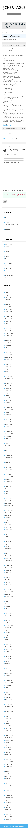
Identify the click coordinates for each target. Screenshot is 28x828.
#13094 (23, 45)
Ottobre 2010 (8, 680)
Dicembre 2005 (9, 817)
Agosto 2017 (8, 484)
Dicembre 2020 (9, 402)
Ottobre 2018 (8, 455)
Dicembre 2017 (9, 474)
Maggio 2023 (8, 345)
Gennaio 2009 (8, 730)
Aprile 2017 (8, 493)
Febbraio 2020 (8, 421)
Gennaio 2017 (8, 500)
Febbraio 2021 (8, 400)
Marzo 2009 (8, 726)
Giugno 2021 (8, 390)
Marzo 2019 (8, 448)
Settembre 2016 (9, 510)
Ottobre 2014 (8, 565)
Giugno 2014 (8, 575)
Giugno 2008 (8, 747)
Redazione (7, 229)
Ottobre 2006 (8, 795)
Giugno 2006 (8, 802)
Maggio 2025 (8, 304)
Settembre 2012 (9, 625)
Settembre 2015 (9, 539)
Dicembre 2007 (9, 761)
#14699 (23, 128)
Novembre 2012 (9, 620)
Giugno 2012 (8, 632)
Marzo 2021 (8, 398)
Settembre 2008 (9, 740)
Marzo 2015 (8, 553)
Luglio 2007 (8, 773)
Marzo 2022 (8, 371)
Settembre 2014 (9, 568)
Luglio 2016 (8, 515)
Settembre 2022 (9, 359)
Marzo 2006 (8, 809)
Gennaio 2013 (8, 615)
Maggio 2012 (8, 635)
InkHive (14, 826)
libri (6, 258)
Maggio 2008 (8, 749)
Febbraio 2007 (8, 785)
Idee (6, 253)
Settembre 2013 (9, 596)
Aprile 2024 (8, 323)
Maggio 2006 (8, 805)
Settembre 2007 (9, 769)
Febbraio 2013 (8, 613)
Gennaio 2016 (8, 529)
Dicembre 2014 (9, 560)
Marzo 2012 (8, 639)
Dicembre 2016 (9, 503)
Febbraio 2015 (8, 556)
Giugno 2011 (8, 661)
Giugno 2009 (8, 718)
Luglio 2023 (8, 342)
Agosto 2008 (8, 742)
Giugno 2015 (8, 546)
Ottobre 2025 (8, 302)
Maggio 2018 (8, 462)
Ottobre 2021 (8, 381)
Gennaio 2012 (8, 644)
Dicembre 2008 (9, 733)
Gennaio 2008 (8, 759)
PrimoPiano (8, 268)
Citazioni (7, 246)
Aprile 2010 (8, 694)
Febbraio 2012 (8, 642)
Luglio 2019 (8, 438)
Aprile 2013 (8, 608)
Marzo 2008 (8, 754)
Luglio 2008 (8, 745)
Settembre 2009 (9, 711)
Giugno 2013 (8, 603)
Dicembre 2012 (9, 618)
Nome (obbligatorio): (9, 157)
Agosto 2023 (8, 340)
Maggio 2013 (8, 606)
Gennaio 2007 (8, 788)
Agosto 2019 (8, 436)
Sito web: (6, 167)
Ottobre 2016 (8, 508)
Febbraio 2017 (8, 498)
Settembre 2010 (9, 682)
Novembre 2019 (9, 429)
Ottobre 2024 (8, 316)
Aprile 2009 (8, 723)
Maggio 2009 (8, 721)
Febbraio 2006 (8, 812)
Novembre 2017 (9, 477)
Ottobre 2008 (8, 738)
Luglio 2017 (8, 486)
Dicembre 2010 (9, 675)
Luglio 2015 (8, 544)
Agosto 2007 (8, 771)
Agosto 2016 (8, 512)
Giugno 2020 (8, 414)
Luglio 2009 (8, 716)
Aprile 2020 (8, 417)
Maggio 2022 (8, 369)
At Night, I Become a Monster (9, 138)
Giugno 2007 (8, 776)
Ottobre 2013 (8, 594)
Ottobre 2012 (8, 623)
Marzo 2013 (8, 611)
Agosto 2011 (8, 656)
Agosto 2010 (8, 685)
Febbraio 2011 (8, 670)
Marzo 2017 (8, 496)
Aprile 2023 (8, 347)
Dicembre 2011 (9, 647)
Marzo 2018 (8, 467)
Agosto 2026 (8, 290)
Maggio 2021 (8, 393)
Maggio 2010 (8, 692)
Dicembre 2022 (9, 354)
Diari (6, 249)
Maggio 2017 (8, 491)
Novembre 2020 (9, 405)
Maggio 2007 (8, 778)
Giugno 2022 (8, 366)
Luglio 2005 (8, 819)
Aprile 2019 (8, 445)
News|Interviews (9, 263)
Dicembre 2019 (9, 426)
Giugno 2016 (8, 517)
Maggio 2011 (8, 663)
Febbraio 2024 (8, 328)
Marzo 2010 (8, 697)
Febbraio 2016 (8, 527)
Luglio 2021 (8, 388)
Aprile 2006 (8, 807)
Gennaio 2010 (8, 702)
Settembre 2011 (9, 654)
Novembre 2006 (9, 793)
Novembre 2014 (9, 563)
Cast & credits (8, 244)
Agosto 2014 (8, 570)
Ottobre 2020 (8, 407)
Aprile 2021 (8, 395)
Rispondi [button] (18, 45)
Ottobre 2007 (8, 766)
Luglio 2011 (8, 658)
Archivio (7, 227)
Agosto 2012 (8, 627)
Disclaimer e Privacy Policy (11, 224)
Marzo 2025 (8, 307)
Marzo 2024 (8, 326)
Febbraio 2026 (8, 297)
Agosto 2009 (8, 714)
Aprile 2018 (8, 465)
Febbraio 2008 (8, 757)
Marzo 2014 (8, 582)
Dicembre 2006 (9, 790)
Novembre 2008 (9, 735)
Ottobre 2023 (8, 335)
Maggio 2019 (8, 443)
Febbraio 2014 (8, 584)
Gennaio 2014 (8, 587)
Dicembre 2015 (9, 532)
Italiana (7, 256)
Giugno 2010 (8, 690)
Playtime (7, 265)
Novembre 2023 (9, 333)
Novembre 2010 (9, 678)
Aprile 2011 (8, 666)
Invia (5, 201)
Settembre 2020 (9, 409)
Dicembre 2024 (9, 314)
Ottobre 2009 (8, 709)
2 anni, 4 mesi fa (16, 36)
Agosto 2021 (8, 386)
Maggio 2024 (8, 321)
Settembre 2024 (9, 318)
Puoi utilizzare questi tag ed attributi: (13, 190)
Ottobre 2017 (8, 479)
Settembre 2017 (9, 481)
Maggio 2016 (8, 520)
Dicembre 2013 (9, 589)
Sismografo (8, 277)
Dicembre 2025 (9, 299)
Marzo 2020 (8, 419)
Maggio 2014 (8, 577)
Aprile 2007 (8, 781)
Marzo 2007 (8, 783)
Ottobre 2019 (8, 431)
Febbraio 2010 (8, 699)
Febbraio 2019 (8, 450)
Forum (6, 31)
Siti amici (7, 222)
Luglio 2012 (8, 630)
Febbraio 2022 (8, 374)
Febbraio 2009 (8, 728)
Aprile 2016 (8, 522)
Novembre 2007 (9, 764)
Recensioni (7, 273)
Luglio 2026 (8, 292)
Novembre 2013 (9, 591)
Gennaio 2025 (8, 311)
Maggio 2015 (8, 548)
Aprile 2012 (8, 637)
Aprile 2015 (8, 551)
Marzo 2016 (8, 524)
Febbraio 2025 (8, 309)
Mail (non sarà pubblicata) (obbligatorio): (13, 162)
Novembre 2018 (9, 453)
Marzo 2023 (8, 350)
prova (6, 270)
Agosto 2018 (8, 460)
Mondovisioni (8, 261)
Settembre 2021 (9, 383)
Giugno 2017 (8, 488)
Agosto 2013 (8, 599)
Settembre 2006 (9, 797)
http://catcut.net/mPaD (8, 125)
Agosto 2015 (8, 541)
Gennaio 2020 (8, 424)
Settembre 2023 (9, 338)
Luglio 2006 (8, 800)
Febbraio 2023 (8, 352)
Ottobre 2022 (8, 357)
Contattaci (7, 232)
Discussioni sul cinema (13, 31)
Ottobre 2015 (8, 536)
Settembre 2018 (9, 457)
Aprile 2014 (8, 579)
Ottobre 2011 (8, 651)
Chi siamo (7, 220)
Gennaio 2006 (8, 814)
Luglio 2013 (8, 601)
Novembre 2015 (9, 534)
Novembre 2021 (9, 378)
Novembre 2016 (9, 505)
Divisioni (7, 251)
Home (3, 31)
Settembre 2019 (9, 433)
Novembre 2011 (9, 649)
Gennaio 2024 (8, 330)
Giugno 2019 (8, 441)
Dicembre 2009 (9, 704)
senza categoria (9, 275)
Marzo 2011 (8, 668)
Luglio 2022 (8, 364)
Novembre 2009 (9, 706)
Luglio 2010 (8, 687)
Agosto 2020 (8, 412)
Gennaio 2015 (8, 558)
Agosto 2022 (8, 362)
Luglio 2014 (8, 572)
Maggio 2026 (8, 295)
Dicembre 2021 (9, 376)
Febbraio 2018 (8, 469)
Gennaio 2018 (8, 472)
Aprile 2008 (8, 752)
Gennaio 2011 (8, 673)
